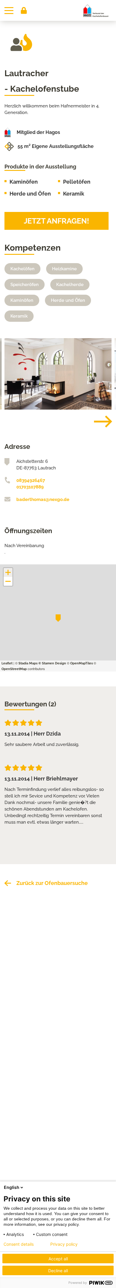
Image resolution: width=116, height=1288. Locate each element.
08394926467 (30, 480)
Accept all (58, 1258)
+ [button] (8, 572)
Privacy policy (64, 1244)
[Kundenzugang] (24, 10)
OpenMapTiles (81, 663)
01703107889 (30, 487)
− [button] (8, 581)
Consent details (19, 1244)
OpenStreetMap (14, 669)
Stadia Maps (27, 663)
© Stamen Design (52, 663)
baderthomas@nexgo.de (42, 499)
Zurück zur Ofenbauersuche (52, 883)
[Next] (98, 421)
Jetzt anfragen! (56, 220)
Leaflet (6, 663)
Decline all (58, 1270)
